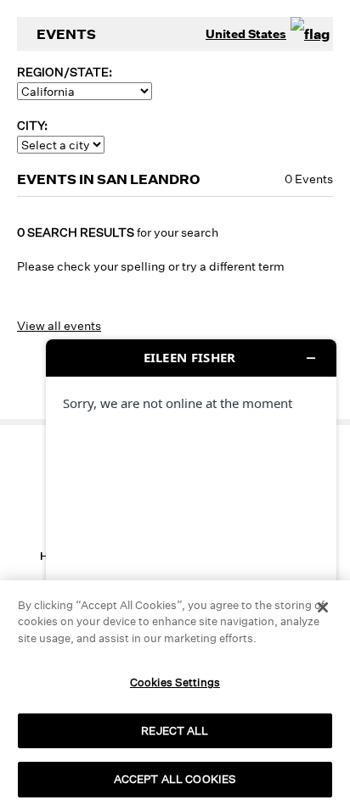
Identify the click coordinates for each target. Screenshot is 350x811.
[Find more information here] (191, 568)
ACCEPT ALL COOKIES (175, 779)
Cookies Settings (175, 682)
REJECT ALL (174, 730)
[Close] (323, 607)
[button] (29, 735)
